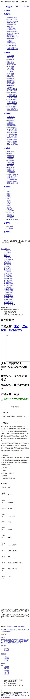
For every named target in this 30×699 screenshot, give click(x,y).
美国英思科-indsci (12, 31)
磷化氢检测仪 (11, 85)
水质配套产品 (11, 172)
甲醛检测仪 (10, 66)
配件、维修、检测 (12, 144)
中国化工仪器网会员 (8, 641)
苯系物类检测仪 (12, 104)
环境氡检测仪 (11, 78)
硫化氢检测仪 (11, 82)
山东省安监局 (9, 642)
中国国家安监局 (18, 642)
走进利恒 (7, 10)
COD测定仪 (10, 153)
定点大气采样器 (12, 129)
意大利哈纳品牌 (12, 179)
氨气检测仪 (10, 68)
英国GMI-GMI (11, 43)
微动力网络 (6, 697)
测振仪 (9, 197)
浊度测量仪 (10, 165)
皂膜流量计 (10, 212)
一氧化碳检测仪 (12, 92)
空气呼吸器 (10, 216)
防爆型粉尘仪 (11, 120)
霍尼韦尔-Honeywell (13, 33)
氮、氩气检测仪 (12, 90)
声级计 (9, 205)
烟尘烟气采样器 (12, 141)
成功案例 (6, 651)
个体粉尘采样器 (12, 136)
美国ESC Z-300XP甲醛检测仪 (15, 626)
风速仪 (9, 203)
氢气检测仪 (10, 70)
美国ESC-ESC (11, 26)
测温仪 (9, 193)
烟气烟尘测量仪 (12, 127)
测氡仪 (9, 191)
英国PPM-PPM (11, 45)
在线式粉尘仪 (11, 122)
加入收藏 (26, 6)
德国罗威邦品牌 (12, 181)
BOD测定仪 (10, 151)
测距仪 (9, 198)
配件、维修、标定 (12, 49)
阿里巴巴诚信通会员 (7, 639)
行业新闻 (10, 228)
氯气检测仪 (10, 75)
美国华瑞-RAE (11, 24)
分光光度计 (10, 210)
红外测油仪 (10, 157)
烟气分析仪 (10, 57)
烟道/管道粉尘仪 (12, 125)
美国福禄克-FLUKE (13, 47)
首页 (16, 326)
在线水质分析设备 (12, 176)
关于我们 (6, 649)
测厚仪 (9, 195)
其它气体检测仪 (12, 108)
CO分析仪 (10, 61)
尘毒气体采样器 (12, 139)
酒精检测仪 (10, 56)
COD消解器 (10, 155)
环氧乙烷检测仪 (12, 103)
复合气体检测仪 (12, 106)
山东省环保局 (19, 641)
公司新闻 (10, 226)
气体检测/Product (5, 249)
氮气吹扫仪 (10, 162)
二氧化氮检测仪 (12, 97)
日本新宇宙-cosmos (12, 21)
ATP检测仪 (10, 214)
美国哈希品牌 (11, 178)
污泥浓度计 (10, 164)
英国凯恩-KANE (12, 40)
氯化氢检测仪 (11, 83)
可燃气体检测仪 (12, 89)
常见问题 (6, 660)
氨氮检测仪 (10, 160)
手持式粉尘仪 (11, 117)
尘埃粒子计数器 (12, 143)
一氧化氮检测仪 (12, 96)
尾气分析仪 (10, 59)
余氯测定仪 (10, 158)
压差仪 (9, 200)
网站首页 (9, 7)
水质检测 (7, 148)
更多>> (3, 637)
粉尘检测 (7, 113)
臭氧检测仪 (10, 71)
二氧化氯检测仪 (12, 101)
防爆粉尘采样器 (12, 138)
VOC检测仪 (10, 77)
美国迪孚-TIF (11, 28)
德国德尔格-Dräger (12, 36)
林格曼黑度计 (11, 124)
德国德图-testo (11, 38)
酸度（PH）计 (11, 167)
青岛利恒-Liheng (12, 17)
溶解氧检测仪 (11, 171)
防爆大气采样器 (12, 132)
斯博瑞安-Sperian (12, 35)
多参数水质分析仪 (12, 174)
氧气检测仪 (10, 73)
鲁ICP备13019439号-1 (17, 695)
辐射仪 (9, 202)
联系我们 (7, 232)
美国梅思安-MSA (12, 30)
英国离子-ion (11, 42)
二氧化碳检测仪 (12, 94)
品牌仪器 (7, 14)
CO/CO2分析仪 (11, 64)
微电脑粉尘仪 (11, 118)
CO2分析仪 (10, 63)
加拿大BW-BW (11, 23)
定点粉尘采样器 (12, 134)
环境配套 (7, 186)
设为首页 (18, 6)
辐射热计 (10, 209)
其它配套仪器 (11, 217)
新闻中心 (7, 223)
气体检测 (7, 52)
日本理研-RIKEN (12, 19)
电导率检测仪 (11, 169)
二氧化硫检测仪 (12, 99)
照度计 (9, 207)
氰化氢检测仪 (11, 87)
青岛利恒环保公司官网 (19, 639)
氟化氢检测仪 (11, 80)
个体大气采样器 (12, 131)
